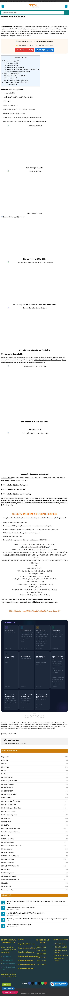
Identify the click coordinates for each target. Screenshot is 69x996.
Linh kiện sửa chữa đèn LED (10, 880)
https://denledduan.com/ (26, 964)
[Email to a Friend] (36, 716)
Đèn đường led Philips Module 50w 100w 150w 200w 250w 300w (38, 503)
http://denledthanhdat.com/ (27, 948)
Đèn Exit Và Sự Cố (7, 787)
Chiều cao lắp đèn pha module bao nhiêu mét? (21, 907)
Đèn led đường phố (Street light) (11, 808)
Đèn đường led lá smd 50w (49, 724)
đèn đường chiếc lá (49, 722)
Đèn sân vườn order (7, 862)
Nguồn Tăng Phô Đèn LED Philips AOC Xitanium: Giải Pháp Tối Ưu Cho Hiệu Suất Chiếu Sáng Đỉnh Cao (37, 919)
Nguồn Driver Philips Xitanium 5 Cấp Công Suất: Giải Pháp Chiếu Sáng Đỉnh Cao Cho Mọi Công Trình (36, 902)
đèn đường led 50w (37, 724)
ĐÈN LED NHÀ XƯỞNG (8, 811)
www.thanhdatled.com (17, 599)
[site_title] (35, 993)
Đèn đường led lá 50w (11, 63)
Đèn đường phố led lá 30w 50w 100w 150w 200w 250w (21, 69)
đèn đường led (53, 478)
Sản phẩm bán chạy (7, 890)
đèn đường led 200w (26, 724)
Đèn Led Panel (6, 822)
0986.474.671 (41, 947)
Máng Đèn (4, 883)
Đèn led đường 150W (35, 498)
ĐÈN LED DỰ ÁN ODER (8, 804)
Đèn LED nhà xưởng (9, 964)
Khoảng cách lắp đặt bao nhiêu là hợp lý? (19, 924)
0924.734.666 (41, 964)
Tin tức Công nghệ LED (20, 722)
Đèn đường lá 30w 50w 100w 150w (15, 76)
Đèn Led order (5, 818)
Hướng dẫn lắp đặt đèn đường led (14, 485)
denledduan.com (51, 602)
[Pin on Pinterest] (39, 716)
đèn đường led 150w (15, 724)
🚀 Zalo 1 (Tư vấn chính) (24, 50)
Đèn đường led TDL (13, 31)
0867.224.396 (41, 954)
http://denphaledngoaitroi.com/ (28, 956)
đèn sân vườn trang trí (18, 480)
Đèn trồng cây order (7, 873)
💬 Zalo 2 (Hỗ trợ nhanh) (44, 50)
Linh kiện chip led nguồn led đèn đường (17, 71)
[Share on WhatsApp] (26, 716)
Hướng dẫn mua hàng (61, 955)
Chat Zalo (7, 985)
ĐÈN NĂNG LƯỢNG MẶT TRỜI (10, 828)
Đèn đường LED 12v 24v (9, 781)
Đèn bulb (4, 770)
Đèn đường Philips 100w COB (47, 728)
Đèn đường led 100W (21, 498)
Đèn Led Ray (5, 825)
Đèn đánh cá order (7, 777)
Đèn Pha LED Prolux (7, 852)
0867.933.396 (41, 957)
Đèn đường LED (8, 960)
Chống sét (4, 760)
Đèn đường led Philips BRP (43, 500)
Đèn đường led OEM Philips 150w (31, 726)
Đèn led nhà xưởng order (9, 815)
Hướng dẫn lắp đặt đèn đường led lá (16, 80)
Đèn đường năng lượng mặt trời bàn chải (21, 500)
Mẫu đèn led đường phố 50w (11, 61)
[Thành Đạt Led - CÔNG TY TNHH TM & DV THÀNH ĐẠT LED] (34, 6)
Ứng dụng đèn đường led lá (10, 74)
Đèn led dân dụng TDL (8, 798)
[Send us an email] (39, 983)
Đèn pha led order (6, 849)
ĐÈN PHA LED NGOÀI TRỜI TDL (11, 845)
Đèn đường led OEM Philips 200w (48, 726)
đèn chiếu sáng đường (38, 722)
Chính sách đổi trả (60, 944)
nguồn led (34, 33)
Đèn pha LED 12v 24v (8, 839)
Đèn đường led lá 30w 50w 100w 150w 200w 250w (30, 121)
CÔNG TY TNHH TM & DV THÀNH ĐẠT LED (15, 82)
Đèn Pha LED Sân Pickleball (10, 856)
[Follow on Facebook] (29, 983)
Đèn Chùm (4, 774)
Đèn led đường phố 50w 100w (14, 67)
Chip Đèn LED (5, 757)
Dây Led (3, 764)
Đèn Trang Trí (5, 869)
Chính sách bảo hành (60, 947)
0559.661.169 (41, 961)
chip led (27, 31)
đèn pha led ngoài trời (40, 478)
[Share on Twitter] (32, 716)
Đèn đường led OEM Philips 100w (13, 726)
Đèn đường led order (7, 784)
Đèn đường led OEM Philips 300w (19, 728)
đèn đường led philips (34, 728)
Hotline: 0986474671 (10, 992)
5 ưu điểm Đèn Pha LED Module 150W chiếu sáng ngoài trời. (25, 913)
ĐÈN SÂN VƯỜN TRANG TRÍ (10, 866)
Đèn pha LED (7, 957)
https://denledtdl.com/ (26, 960)
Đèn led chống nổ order (8, 794)
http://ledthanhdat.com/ (26, 952)
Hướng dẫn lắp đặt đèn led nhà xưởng (16, 494)
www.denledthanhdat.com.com (38, 599)
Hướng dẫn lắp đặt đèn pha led (13, 489)
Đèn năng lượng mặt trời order (10, 832)
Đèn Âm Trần (5, 767)
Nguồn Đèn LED (6, 886)
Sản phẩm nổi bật (10, 84)
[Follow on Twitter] (35, 983)
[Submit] (66, 12)
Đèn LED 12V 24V (7, 791)
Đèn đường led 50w (11, 65)
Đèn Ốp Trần (5, 835)
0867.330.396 (41, 950)
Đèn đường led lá (10, 78)
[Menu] (3, 6)
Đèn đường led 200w (49, 498)
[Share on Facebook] (29, 716)
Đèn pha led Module (7, 842)
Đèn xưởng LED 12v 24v (9, 876)
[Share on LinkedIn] (42, 716)
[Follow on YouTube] (45, 983)
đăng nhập (12, 743)
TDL (46, 993)
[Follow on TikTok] (32, 983)
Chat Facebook (8, 988)
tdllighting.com (37, 602)
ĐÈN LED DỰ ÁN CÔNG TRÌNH (10, 801)
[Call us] (42, 983)
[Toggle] (67, 801)
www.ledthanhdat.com (10, 602)
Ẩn (25, 57)
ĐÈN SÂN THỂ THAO (7, 859)
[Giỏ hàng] (66, 6)
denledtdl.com (25, 602)
